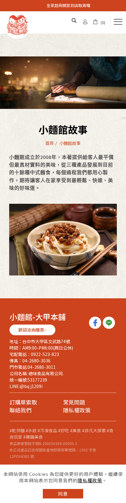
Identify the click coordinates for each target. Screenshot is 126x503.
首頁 (49, 143)
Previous (3, 3)
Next (3, 8)
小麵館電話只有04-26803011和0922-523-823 (68, 6)
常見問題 (74, 402)
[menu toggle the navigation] (118, 22)
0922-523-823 (45, 354)
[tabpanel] (63, 82)
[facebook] (96, 323)
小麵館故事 (70, 143)
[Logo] (17, 24)
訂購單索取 (23, 402)
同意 (63, 493)
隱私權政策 (90, 480)
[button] (74, 21)
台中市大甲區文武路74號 (46, 341)
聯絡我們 (20, 410)
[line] (110, 323)
